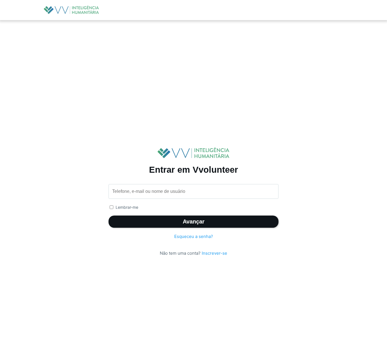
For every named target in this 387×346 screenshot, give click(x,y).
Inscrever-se (214, 253)
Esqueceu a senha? (193, 236)
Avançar (194, 221)
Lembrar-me (127, 207)
